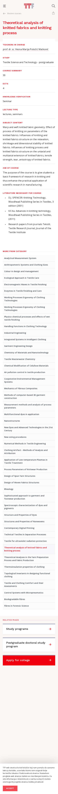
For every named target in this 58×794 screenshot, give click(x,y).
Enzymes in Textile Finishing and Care (23, 291)
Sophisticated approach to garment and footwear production (24, 497)
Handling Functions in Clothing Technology (25, 326)
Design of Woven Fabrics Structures (21, 482)
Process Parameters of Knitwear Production (25, 469)
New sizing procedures (15, 437)
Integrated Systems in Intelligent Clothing (25, 339)
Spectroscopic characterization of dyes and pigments (25, 507)
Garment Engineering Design (18, 346)
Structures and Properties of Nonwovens (24, 521)
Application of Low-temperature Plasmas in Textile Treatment (25, 461)
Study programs (17, 629)
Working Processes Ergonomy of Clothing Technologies (24, 299)
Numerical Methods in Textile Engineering (25, 443)
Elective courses (14, 13)
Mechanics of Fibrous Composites (20, 388)
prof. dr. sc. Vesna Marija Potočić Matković (26, 49)
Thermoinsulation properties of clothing (24, 566)
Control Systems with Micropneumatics (23, 592)
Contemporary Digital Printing (19, 528)
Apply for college (18, 660)
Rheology (8, 489)
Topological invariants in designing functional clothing (27, 575)
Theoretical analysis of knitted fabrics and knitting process (25, 549)
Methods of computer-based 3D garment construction (24, 396)
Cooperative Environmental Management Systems (24, 380)
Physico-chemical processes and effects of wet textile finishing (27, 318)
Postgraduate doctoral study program (25, 644)
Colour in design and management (21, 271)
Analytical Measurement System (20, 258)
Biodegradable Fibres (14, 599)
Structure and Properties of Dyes (20, 515)
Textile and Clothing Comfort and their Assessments (23, 584)
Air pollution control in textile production (24, 372)
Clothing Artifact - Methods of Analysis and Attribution (26, 452)
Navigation (4, 6)
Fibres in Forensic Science (16, 605)
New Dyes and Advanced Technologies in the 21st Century (28, 429)
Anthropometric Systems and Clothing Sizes (26, 264)
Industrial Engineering (15, 333)
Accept (10, 788)
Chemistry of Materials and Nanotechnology (26, 352)
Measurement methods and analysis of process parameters (27, 406)
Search (53, 6)
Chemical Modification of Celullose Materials (26, 365)
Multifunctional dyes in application (21, 414)
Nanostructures (12, 420)
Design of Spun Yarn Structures (19, 476)
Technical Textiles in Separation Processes (25, 534)
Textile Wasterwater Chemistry (19, 359)
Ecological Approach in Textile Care (21, 278)
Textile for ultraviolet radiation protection (25, 541)
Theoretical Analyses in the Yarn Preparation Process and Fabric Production (26, 559)
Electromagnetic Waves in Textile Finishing (25, 284)
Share (53, 13)
